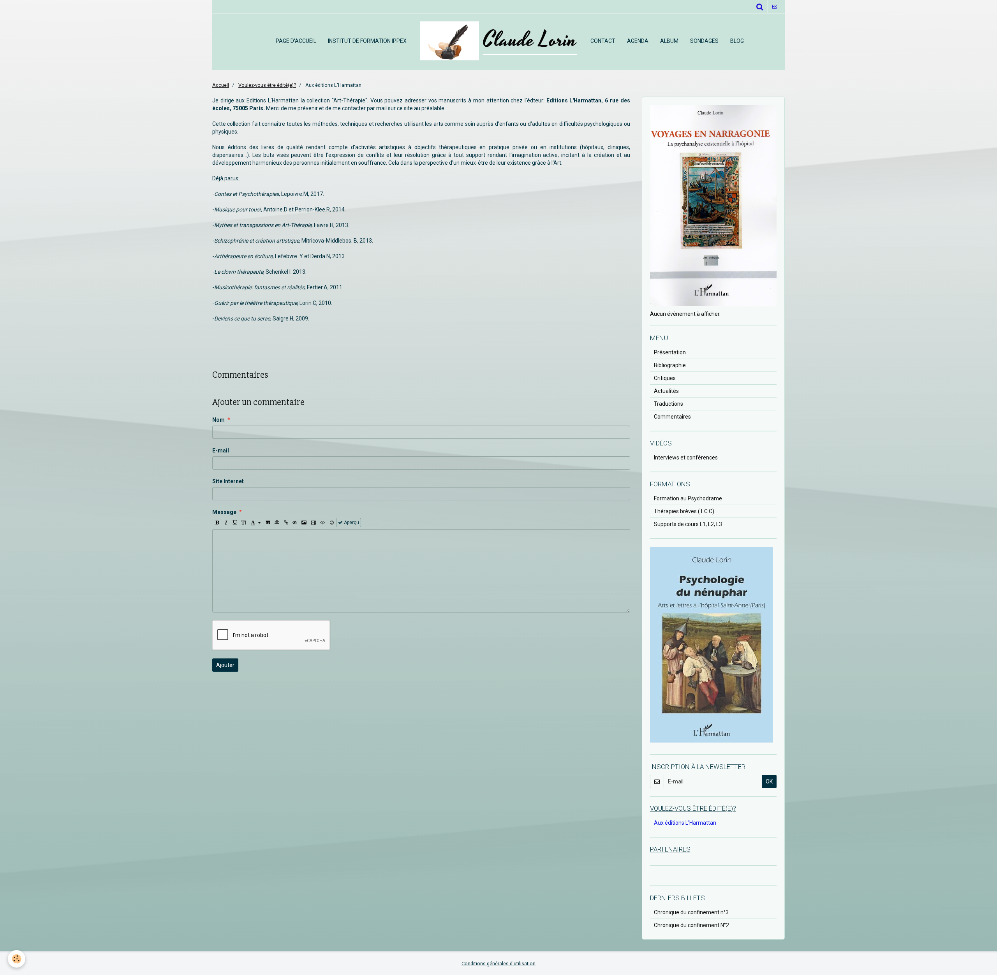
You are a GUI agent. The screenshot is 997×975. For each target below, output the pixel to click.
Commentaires (672, 417)
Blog (737, 41)
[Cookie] (16, 959)
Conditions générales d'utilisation (498, 963)
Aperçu (351, 522)
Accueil (220, 85)
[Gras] (217, 522)
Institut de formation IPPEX (367, 41)
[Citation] (268, 522)
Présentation (670, 352)
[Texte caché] (294, 522)
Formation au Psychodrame (688, 498)
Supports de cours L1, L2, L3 (688, 524)
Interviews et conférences (686, 457)
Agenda (637, 41)
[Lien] (286, 522)
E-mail (220, 450)
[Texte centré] (277, 522)
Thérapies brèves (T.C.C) (684, 511)
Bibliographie (670, 365)
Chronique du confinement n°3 (691, 912)
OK (769, 781)
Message (224, 512)
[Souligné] (235, 522)
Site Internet (228, 481)
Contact (602, 41)
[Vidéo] (313, 522)
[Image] (304, 522)
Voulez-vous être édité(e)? (267, 85)
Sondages (704, 41)
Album (669, 41)
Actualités (666, 391)
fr (774, 6)
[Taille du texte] (243, 522)
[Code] (323, 522)
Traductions (668, 404)
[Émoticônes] (331, 522)
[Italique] (226, 522)
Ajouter (225, 665)
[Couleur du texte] (255, 522)
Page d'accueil (296, 41)
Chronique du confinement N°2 (691, 925)
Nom (218, 420)
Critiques (665, 378)
